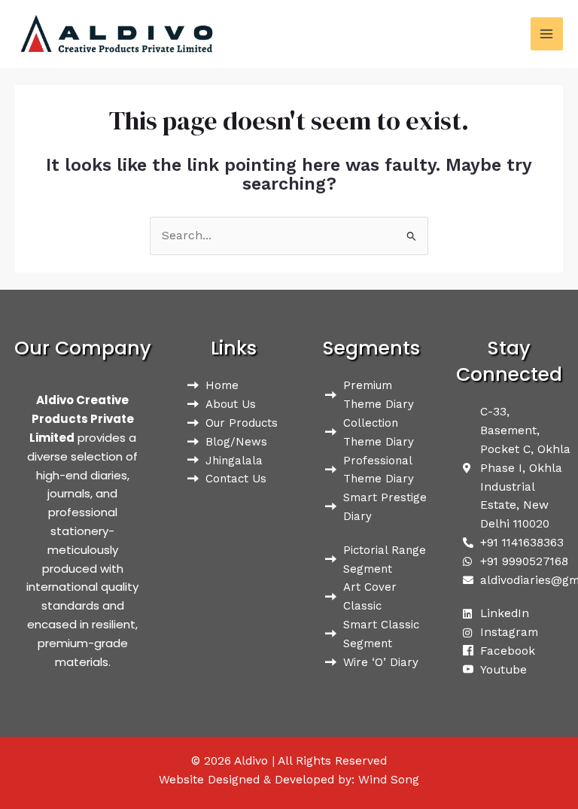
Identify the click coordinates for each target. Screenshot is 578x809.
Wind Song (388, 779)
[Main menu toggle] (547, 33)
